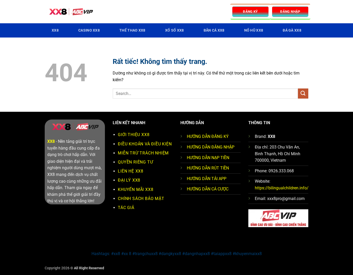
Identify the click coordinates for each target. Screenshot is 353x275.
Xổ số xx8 (174, 30)
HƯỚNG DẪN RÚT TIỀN (208, 168)
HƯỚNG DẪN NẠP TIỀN (208, 157)
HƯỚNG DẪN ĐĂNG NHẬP (210, 147)
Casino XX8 (89, 30)
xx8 (55, 30)
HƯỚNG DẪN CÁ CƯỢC (207, 189)
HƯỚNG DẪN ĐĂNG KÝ (208, 136)
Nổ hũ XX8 (253, 30)
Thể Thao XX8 (132, 30)
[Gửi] (303, 93)
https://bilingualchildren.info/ (282, 187)
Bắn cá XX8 (214, 30)
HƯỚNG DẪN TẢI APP (206, 178)
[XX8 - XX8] (70, 12)
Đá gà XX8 (292, 30)
